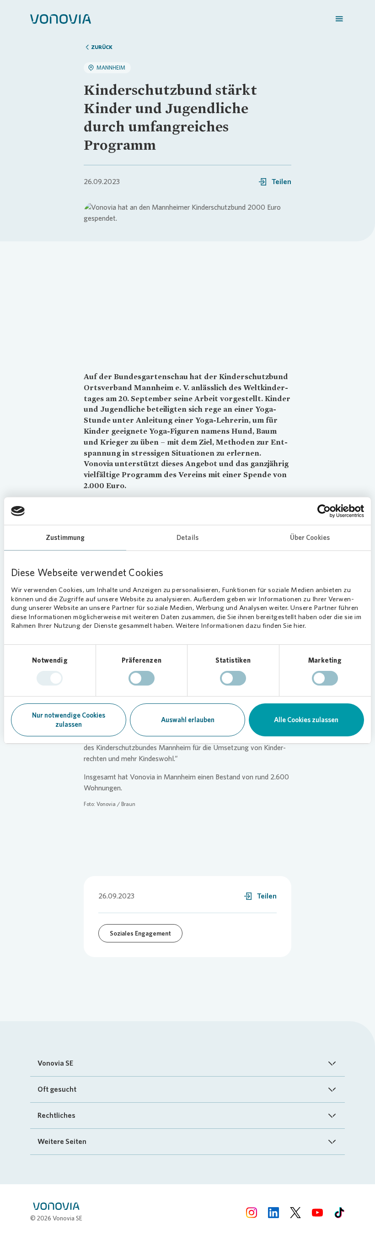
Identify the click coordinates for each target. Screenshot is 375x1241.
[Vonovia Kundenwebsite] (60, 18)
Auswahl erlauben (187, 720)
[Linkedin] (273, 1212)
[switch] (142, 678)
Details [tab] (187, 537)
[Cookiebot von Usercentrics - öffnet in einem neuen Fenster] (324, 511)
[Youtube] (317, 1212)
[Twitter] (295, 1212)
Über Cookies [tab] (310, 537)
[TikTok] (339, 1212)
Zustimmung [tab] (65, 537)
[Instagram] (251, 1212)
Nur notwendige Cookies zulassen (68, 720)
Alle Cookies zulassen (306, 720)
